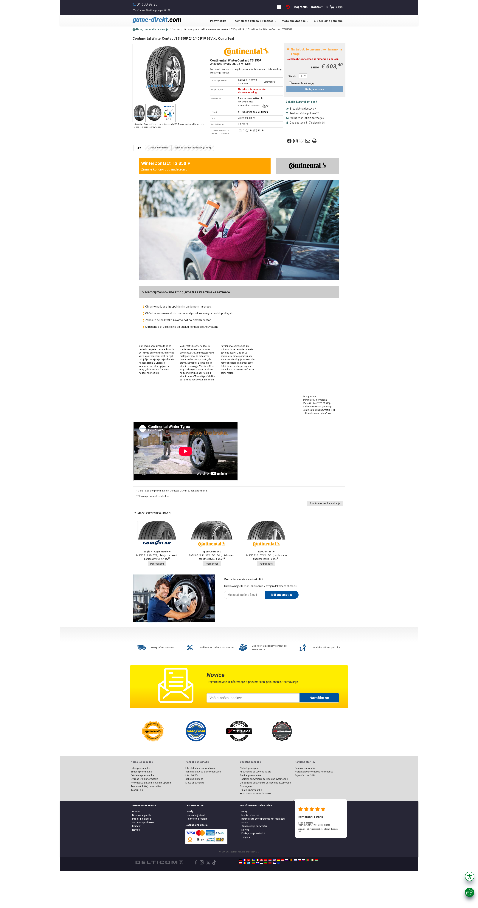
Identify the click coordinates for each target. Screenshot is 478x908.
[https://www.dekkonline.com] (261, 860)
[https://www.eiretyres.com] (312, 860)
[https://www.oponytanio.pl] (240, 863)
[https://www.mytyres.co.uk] (274, 860)
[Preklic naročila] (288, 7)
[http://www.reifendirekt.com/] (278, 863)
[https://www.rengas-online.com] (295, 860)
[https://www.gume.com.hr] (257, 863)
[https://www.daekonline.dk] (265, 860)
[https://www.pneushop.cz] (299, 860)
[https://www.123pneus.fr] (244, 860)
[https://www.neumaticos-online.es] (278, 860)
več (299, 831)
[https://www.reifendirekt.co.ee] (261, 863)
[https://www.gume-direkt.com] (286, 860)
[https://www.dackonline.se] (253, 860)
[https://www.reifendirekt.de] (240, 860)
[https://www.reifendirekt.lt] (265, 863)
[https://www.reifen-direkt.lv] (270, 863)
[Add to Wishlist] (301, 141)
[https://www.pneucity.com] (307, 860)
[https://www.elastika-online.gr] (248, 863)
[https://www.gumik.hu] (316, 860)
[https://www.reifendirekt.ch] (248, 860)
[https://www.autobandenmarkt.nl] (270, 860)
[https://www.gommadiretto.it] (257, 860)
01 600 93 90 (147, 4)
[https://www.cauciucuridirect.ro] (244, 863)
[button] (469, 876)
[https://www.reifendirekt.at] (282, 860)
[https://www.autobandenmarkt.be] (290, 860)
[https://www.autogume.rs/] (274, 863)
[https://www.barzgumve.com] (253, 863)
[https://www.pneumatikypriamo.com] (303, 860)
